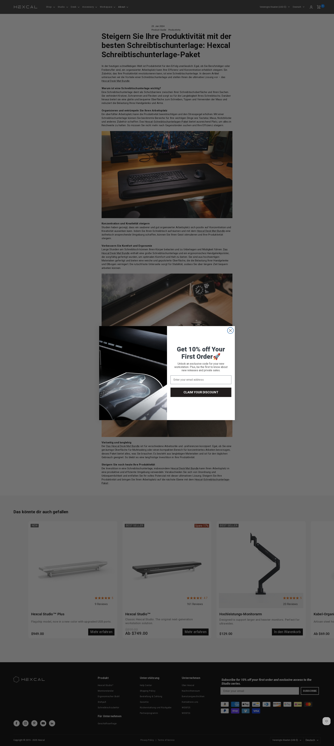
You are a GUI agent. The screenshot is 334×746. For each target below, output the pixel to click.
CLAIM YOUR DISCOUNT (201, 392)
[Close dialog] (230, 330)
